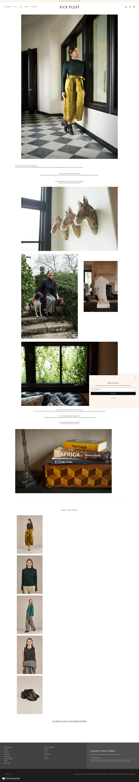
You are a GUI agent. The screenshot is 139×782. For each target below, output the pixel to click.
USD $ (7, 774)
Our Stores (46, 749)
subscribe (113, 393)
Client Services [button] (49, 747)
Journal (45, 751)
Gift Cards (46, 758)
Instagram (96, 774)
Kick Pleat (78, 774)
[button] (15, 7)
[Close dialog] (135, 377)
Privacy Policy (116, 760)
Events (45, 756)
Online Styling (47, 754)
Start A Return (7, 756)
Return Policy (6, 754)
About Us (6, 749)
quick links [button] (7, 747)
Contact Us (6, 751)
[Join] (133, 757)
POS (116, 774)
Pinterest (104, 774)
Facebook (111, 774)
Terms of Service (124, 760)
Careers (5, 760)
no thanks (113, 398)
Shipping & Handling (8, 758)
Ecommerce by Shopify (127, 774)
